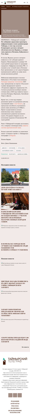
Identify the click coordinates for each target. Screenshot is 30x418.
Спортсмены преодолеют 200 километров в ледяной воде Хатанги (15, 340)
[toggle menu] (2, 2)
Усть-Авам (21, 148)
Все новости (25, 347)
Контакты (15, 403)
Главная (3, 6)
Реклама (15, 406)
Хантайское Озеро (7, 150)
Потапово (12, 148)
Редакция (15, 401)
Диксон (4, 148)
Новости (8, 6)
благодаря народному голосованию (12, 82)
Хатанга (18, 150)
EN (24, 2)
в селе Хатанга (17, 103)
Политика (15, 408)
